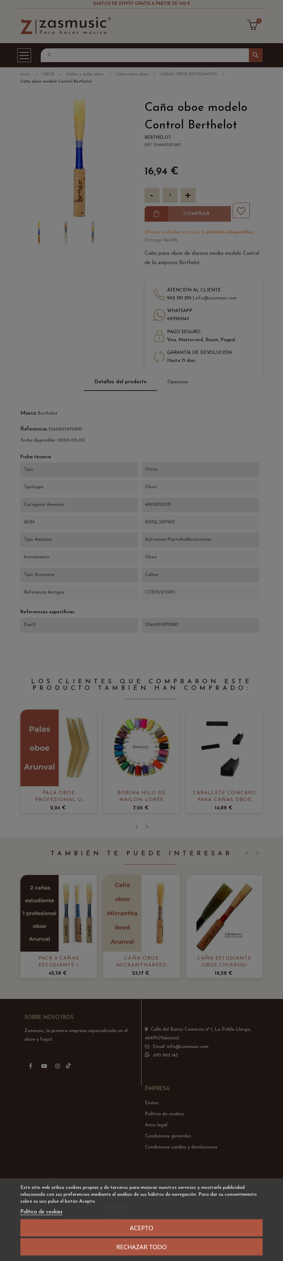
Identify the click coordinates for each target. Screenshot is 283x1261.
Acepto (141, 1228)
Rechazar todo (141, 1247)
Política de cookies (41, 1212)
